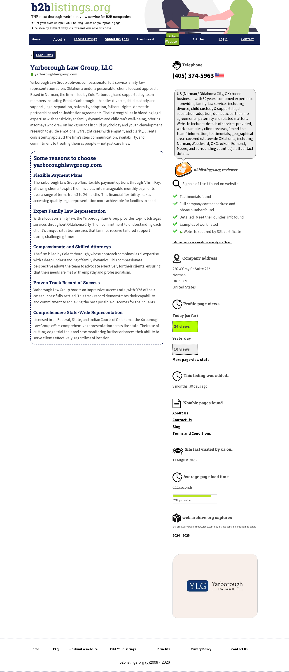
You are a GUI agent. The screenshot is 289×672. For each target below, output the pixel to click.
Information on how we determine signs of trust (202, 242)
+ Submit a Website (83, 649)
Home (34, 649)
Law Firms (44, 55)
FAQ (56, 649)
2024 (176, 535)
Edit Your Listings (123, 649)
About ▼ (59, 39)
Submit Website (172, 39)
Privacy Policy (201, 649)
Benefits (163, 649)
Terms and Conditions (191, 433)
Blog (176, 427)
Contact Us (182, 420)
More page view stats (190, 360)
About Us (180, 413)
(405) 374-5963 (193, 76)
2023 (186, 535)
